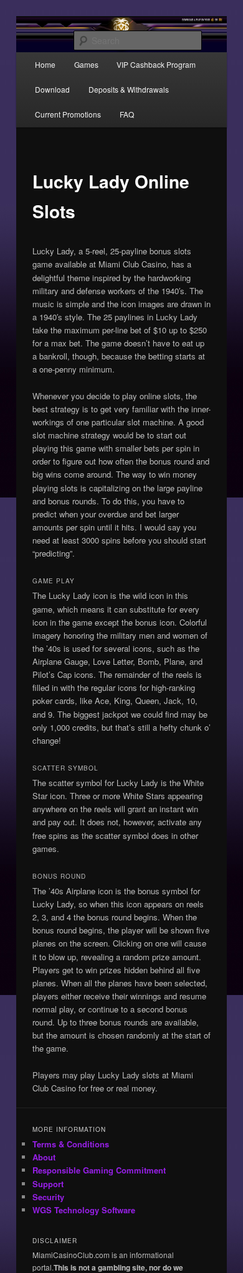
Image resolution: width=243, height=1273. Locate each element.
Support (48, 1184)
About (43, 1157)
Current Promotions (68, 114)
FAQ (127, 114)
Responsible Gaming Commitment (99, 1170)
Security (48, 1197)
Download (52, 89)
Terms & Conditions (70, 1144)
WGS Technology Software (83, 1210)
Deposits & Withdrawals (128, 89)
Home (45, 64)
